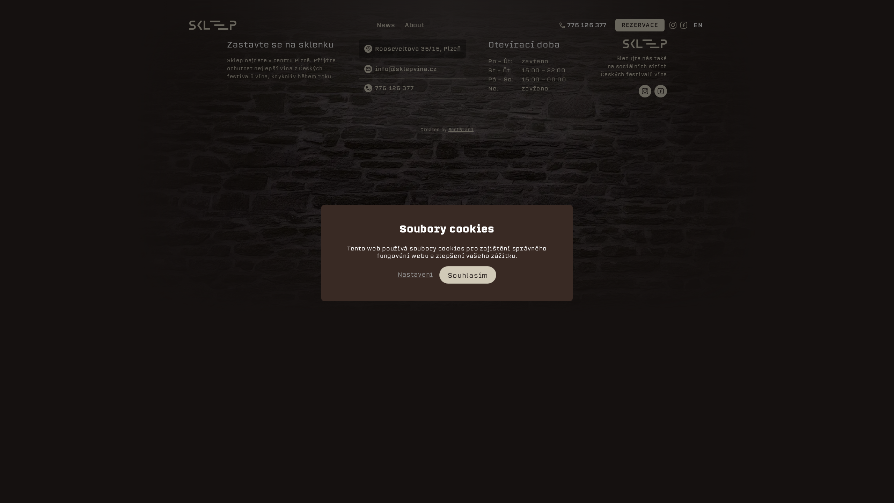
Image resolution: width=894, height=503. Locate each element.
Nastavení (415, 274)
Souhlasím (468, 275)
